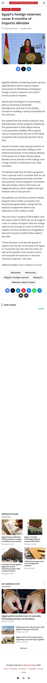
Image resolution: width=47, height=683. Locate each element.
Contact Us (22, 669)
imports (38, 277)
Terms (23, 672)
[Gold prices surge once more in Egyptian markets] (34, 553)
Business (6, 9)
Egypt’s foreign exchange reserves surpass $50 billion (32, 539)
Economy (15, 9)
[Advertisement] (23, 411)
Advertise (13, 669)
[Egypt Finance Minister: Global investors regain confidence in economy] (12, 527)
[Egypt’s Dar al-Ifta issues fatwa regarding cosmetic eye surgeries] (8, 639)
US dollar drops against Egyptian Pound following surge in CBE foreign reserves (12, 567)
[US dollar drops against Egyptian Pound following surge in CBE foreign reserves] (12, 555)
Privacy (40, 669)
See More (23, 648)
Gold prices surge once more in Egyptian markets (34, 563)
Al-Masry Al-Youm (11, 28)
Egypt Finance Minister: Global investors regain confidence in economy (11, 539)
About (6, 669)
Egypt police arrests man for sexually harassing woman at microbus (21, 617)
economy (31, 272)
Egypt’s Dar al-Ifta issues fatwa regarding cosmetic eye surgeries (30, 638)
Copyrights (32, 669)
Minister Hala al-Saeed (24, 282)
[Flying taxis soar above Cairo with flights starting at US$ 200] (8, 630)
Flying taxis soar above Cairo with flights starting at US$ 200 (30, 628)
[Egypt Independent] (23, 3)
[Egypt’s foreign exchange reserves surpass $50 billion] (34, 527)
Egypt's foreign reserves (17, 277)
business (16, 272)
